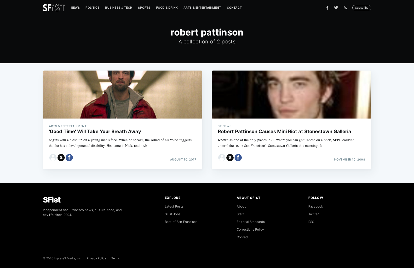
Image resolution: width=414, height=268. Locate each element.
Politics (92, 7)
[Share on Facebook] (69, 158)
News (75, 7)
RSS (311, 222)
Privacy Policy (96, 258)
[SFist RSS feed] (346, 7)
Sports (144, 7)
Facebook (315, 206)
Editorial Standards (251, 222)
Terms (115, 258)
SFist (52, 199)
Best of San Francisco (181, 222)
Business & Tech (118, 7)
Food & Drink (167, 7)
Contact (234, 7)
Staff (240, 214)
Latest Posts (174, 206)
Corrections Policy (250, 229)
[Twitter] (336, 7)
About (241, 206)
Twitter (313, 214)
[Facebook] (327, 8)
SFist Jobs (172, 214)
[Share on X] (61, 158)
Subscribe (361, 7)
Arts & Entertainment (202, 7)
